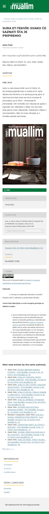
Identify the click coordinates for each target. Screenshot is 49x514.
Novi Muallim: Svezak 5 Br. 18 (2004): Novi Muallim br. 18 (26, 410)
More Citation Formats (16, 231)
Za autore (7, 468)
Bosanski (7, 488)
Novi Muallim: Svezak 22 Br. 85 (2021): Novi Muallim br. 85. (26, 395)
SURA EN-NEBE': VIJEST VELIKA (31, 439)
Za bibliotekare (10, 472)
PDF (8, 190)
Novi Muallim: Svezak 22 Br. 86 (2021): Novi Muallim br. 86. (26, 388)
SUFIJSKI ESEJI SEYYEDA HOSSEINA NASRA (23, 408)
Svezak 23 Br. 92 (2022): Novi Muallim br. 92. (23, 19)
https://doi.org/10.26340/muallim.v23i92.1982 (26, 56)
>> (13, 449)
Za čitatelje (8, 465)
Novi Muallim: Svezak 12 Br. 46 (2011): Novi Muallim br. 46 (25, 373)
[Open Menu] (4, 6)
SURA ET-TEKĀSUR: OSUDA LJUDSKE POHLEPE (24, 378)
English (7, 492)
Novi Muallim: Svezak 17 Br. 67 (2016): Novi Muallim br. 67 (26, 435)
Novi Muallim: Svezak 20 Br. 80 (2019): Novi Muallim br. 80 (27, 381)
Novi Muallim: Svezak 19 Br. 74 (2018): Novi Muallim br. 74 (25, 428)
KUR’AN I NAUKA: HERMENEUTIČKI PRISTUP (26, 415)
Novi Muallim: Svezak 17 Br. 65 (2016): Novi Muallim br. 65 (25, 419)
